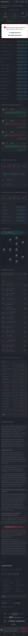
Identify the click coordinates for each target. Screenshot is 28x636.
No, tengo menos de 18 (14, 35)
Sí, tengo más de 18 (14, 32)
